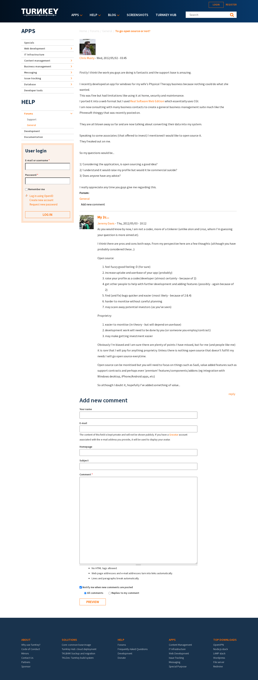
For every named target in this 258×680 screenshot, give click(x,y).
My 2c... (103, 217)
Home (83, 31)
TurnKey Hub (166, 15)
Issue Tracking (176, 657)
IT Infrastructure (34, 54)
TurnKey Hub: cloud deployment (79, 649)
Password (31, 175)
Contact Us (27, 657)
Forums (94, 31)
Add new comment (93, 204)
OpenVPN (218, 644)
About (26, 640)
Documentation (33, 137)
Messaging (30, 72)
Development (32, 131)
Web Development (179, 653)
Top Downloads (225, 640)
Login (216, 4)
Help (92, 15)
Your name (86, 409)
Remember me (36, 189)
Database (30, 84)
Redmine (218, 666)
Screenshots (137, 15)
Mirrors (25, 653)
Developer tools (33, 90)
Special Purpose (177, 666)
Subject (84, 460)
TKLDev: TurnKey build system (78, 657)
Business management (37, 66)
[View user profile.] (88, 47)
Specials (29, 42)
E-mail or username (37, 160)
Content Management (180, 644)
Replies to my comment (125, 593)
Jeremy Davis (105, 223)
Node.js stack (220, 649)
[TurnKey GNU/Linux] (40, 15)
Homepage (86, 446)
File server (218, 662)
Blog (111, 15)
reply (232, 394)
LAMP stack (219, 653)
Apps (74, 15)
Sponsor (25, 666)
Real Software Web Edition (147, 101)
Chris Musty (87, 58)
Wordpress (219, 657)
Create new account (41, 200)
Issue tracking (32, 78)
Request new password (43, 204)
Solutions (69, 640)
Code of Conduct (30, 649)
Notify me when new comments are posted (108, 587)
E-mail (83, 423)
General (107, 31)
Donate (122, 657)
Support (31, 119)
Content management (37, 60)
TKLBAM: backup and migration (78, 653)
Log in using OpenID (41, 196)
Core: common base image (76, 644)
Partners (25, 662)
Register (231, 4)
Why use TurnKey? (30, 644)
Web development (34, 48)
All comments (95, 593)
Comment (86, 474)
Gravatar (173, 434)
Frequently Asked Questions (133, 649)
